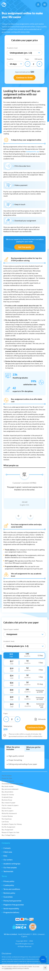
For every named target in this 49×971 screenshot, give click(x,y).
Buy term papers (7, 811)
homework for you (32, 151)
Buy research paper (8, 803)
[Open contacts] (42, 959)
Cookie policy (8, 885)
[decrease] (27, 64)
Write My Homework (9, 813)
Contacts (7, 848)
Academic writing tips (11, 864)
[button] (18, 516)
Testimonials (8, 871)
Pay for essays (7, 776)
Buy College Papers (8, 835)
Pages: (5, 713)
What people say (11, 465)
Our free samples (10, 867)
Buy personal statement (10, 789)
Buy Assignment (7, 830)
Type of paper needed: (11, 629)
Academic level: (9, 641)
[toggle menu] (44, 4)
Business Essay (7, 800)
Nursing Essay (7, 819)
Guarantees (8, 897)
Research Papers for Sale (10, 832)
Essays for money (8, 794)
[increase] (39, 64)
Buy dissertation (7, 792)
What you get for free (33, 748)
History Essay (6, 808)
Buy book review (7, 786)
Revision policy (9, 893)
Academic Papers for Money (12, 824)
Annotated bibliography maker (12, 784)
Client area (7, 852)
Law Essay (5, 822)
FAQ (5, 856)
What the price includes (13, 748)
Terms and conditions (11, 889)
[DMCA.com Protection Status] (20, 927)
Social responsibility (11, 908)
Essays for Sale (7, 778)
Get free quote (24, 247)
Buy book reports (8, 781)
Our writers (8, 860)
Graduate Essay (7, 797)
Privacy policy (8, 881)
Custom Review (7, 816)
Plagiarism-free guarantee (13, 905)
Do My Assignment (8, 827)
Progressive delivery (11, 912)
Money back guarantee (12, 901)
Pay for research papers (10, 805)
